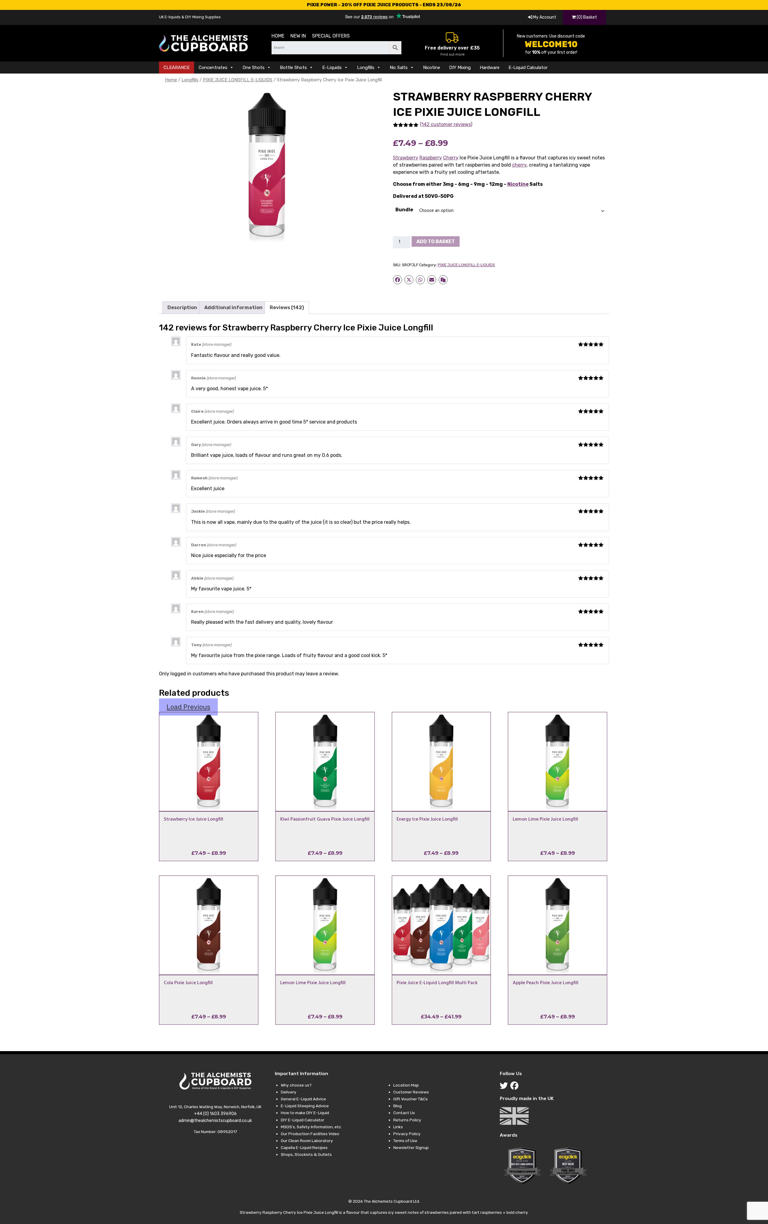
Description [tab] (182, 307)
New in (298, 36)
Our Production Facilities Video (310, 1133)
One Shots (254, 67)
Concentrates (213, 67)
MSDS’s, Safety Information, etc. (311, 1126)
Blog (397, 1105)
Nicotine (431, 67)
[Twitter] (505, 1087)
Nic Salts (399, 67)
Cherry (450, 158)
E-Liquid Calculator (528, 67)
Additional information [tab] (233, 307)
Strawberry (405, 158)
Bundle (404, 210)
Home (278, 36)
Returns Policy (407, 1119)
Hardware (490, 67)
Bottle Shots (293, 67)
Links (398, 1126)
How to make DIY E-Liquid (305, 1112)
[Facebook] (515, 1087)
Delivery (288, 1092)
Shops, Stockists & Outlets (306, 1154)
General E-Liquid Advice (303, 1098)
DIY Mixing (460, 67)
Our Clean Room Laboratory (307, 1140)
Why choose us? (296, 1085)
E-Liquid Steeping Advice (305, 1105)
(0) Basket (586, 17)
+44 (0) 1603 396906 (215, 1113)
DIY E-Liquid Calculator (302, 1119)
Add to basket (435, 241)
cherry (519, 165)
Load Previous (188, 707)
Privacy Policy (407, 1133)
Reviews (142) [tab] (287, 307)
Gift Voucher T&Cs (410, 1098)
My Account (544, 17)
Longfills (365, 67)
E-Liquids (332, 67)
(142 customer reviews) (446, 124)
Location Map (406, 1085)
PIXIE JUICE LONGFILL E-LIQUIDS (237, 80)
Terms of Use (405, 1140)
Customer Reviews (411, 1092)
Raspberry (430, 158)
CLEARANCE (177, 67)
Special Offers (331, 36)
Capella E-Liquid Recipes (304, 1147)
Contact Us (404, 1112)
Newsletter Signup (411, 1147)
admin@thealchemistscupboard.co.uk (215, 1120)
